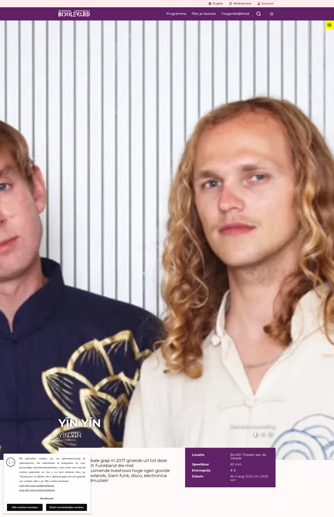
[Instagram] (271, 434)
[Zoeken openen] (258, 14)
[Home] (74, 14)
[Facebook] (256, 434)
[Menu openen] (272, 14)
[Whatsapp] (264, 434)
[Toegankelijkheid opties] (329, 24)
